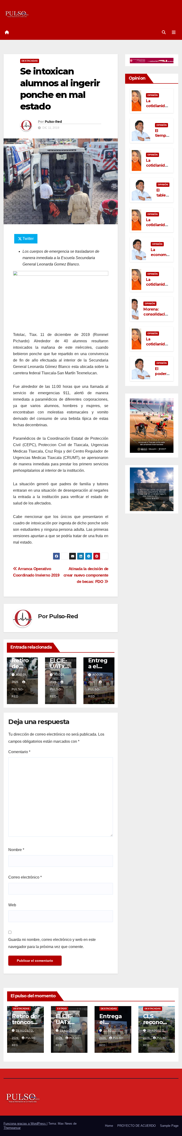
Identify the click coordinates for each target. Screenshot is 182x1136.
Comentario (19, 752)
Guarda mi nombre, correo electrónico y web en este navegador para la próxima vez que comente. (52, 943)
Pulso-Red (53, 121)
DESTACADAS (30, 61)
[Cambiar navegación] (173, 32)
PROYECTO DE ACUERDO (136, 1125)
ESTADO (62, 1008)
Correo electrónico (25, 877)
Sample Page (169, 1125)
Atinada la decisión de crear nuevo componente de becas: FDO (86, 575)
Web (12, 905)
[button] (164, 32)
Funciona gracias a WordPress (25, 1123)
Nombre (16, 850)
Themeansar (12, 1128)
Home (109, 1125)
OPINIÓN (152, 95)
